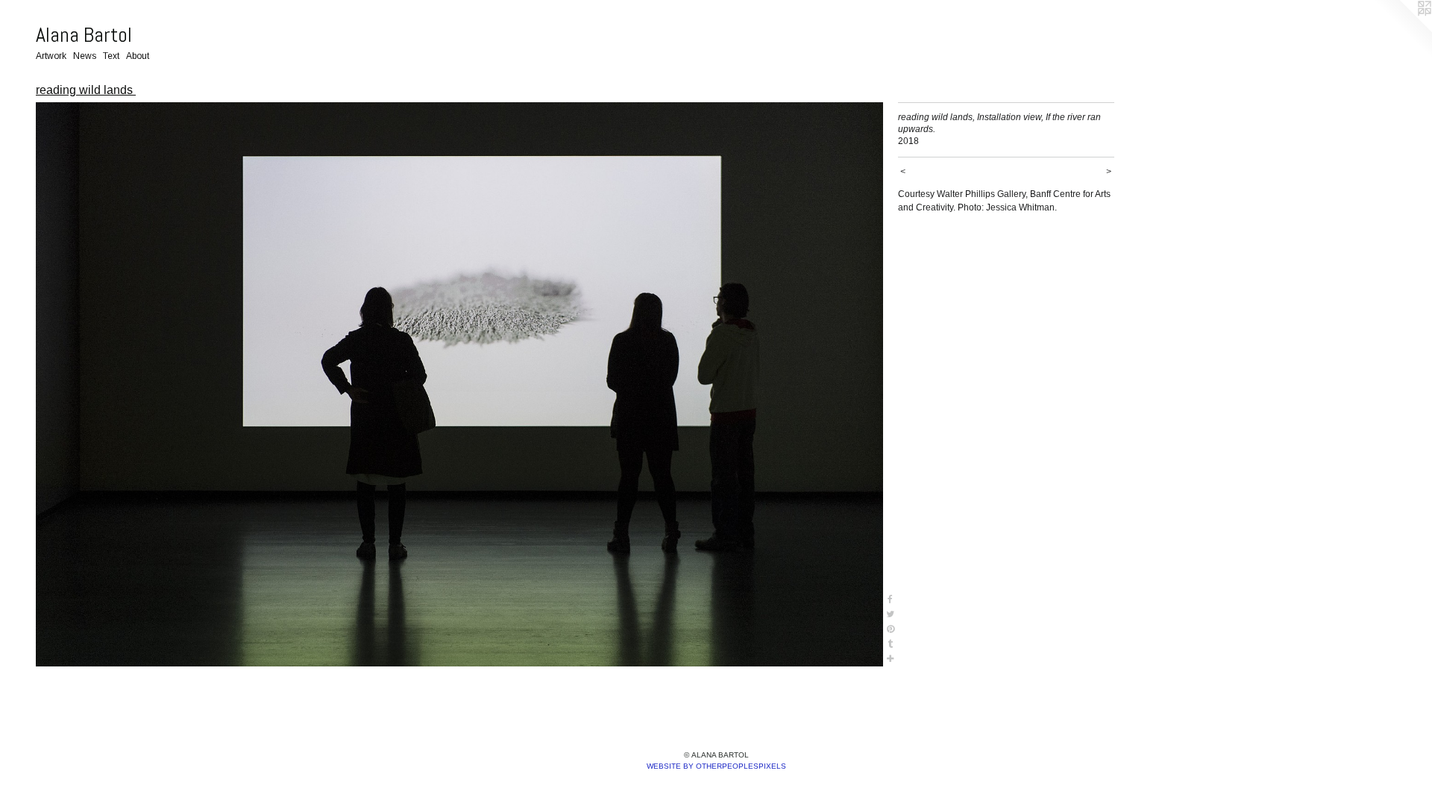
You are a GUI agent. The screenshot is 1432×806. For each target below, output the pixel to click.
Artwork (51, 56)
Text (111, 56)
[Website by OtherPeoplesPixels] (1402, 30)
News (84, 56)
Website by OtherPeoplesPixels (716, 766)
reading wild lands (86, 90)
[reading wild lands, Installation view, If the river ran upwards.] (459, 384)
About (137, 56)
